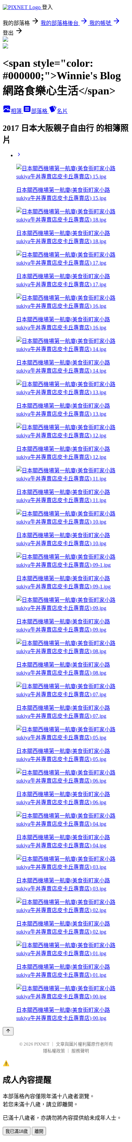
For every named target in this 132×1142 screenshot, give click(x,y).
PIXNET (41, 1044)
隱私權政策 (54, 1050)
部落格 (40, 111)
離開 (39, 1131)
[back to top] (8, 1031)
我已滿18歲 (16, 1131)
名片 (62, 111)
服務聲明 (80, 1050)
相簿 (17, 111)
